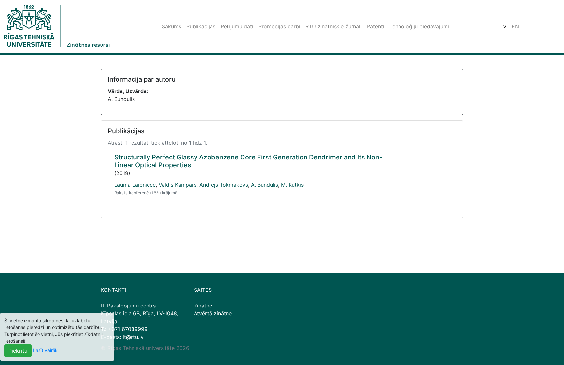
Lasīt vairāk (45, 350)
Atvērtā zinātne (213, 313)
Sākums (171, 26)
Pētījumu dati (237, 26)
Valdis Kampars (177, 184)
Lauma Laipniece (135, 184)
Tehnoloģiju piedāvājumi (419, 26)
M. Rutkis (292, 184)
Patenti (375, 26)
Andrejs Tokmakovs (223, 184)
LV (503, 26)
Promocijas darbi (279, 26)
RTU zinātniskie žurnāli (334, 26)
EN (515, 26)
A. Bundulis (264, 184)
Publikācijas (200, 26)
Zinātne (203, 305)
